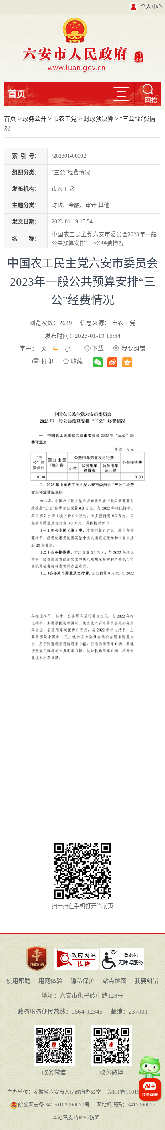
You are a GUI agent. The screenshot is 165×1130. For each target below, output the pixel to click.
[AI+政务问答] (149, 1071)
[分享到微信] (98, 362)
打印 (47, 361)
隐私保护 (82, 981)
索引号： (26, 156)
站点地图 (115, 981)
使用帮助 (18, 981)
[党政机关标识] (37, 946)
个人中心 (151, 7)
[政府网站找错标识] (76, 951)
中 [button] (56, 349)
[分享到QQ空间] (127, 362)
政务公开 (34, 119)
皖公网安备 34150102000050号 (54, 1105)
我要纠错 (133, 348)
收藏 (77, 361)
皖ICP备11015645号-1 (132, 1092)
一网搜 (147, 100)
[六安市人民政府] (82, 21)
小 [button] (68, 349)
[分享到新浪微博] (112, 362)
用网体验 (50, 981)
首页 (17, 94)
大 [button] (44, 349)
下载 (98, 348)
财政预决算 (98, 119)
